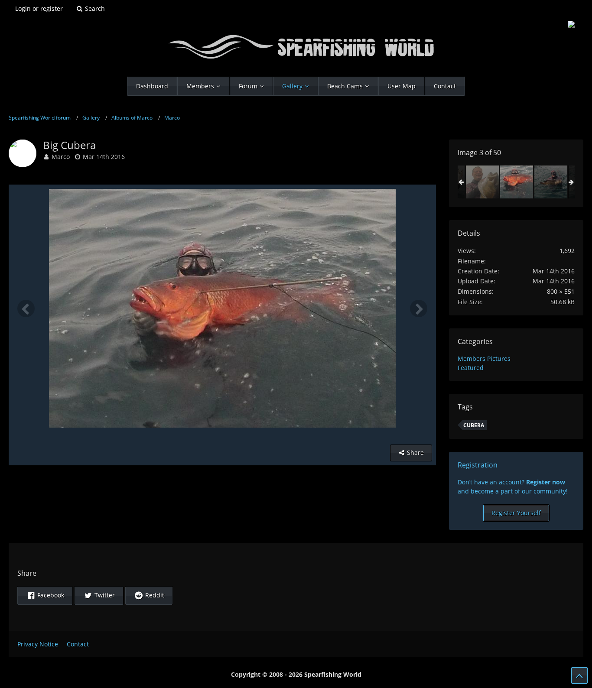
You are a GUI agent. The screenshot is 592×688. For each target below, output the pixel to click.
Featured (471, 367)
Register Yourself (516, 513)
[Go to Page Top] (579, 675)
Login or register (39, 8)
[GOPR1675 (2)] (550, 182)
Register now (545, 482)
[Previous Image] (26, 308)
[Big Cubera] (516, 182)
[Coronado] (482, 182)
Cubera (473, 425)
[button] (44, 596)
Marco (61, 157)
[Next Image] (418, 308)
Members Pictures (484, 358)
